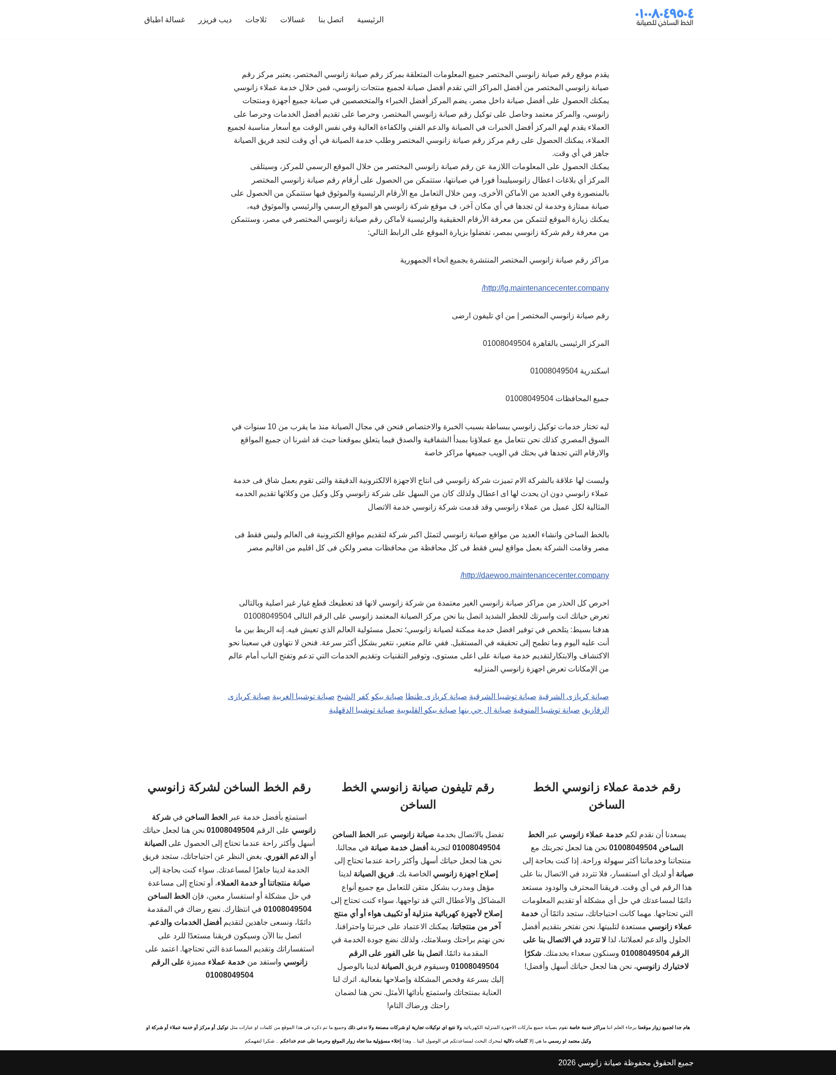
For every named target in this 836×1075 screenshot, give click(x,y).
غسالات (292, 20)
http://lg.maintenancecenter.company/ (545, 288)
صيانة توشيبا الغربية (303, 696)
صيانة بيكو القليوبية (427, 710)
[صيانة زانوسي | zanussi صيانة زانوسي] (665, 19)
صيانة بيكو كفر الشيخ (370, 696)
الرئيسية (370, 20)
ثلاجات (256, 20)
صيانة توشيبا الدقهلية (362, 710)
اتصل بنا (330, 20)
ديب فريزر (215, 20)
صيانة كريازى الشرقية (573, 696)
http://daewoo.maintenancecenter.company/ (535, 575)
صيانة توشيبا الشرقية (503, 696)
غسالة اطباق (164, 20)
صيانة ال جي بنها (485, 710)
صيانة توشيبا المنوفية (546, 710)
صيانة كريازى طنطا (436, 696)
